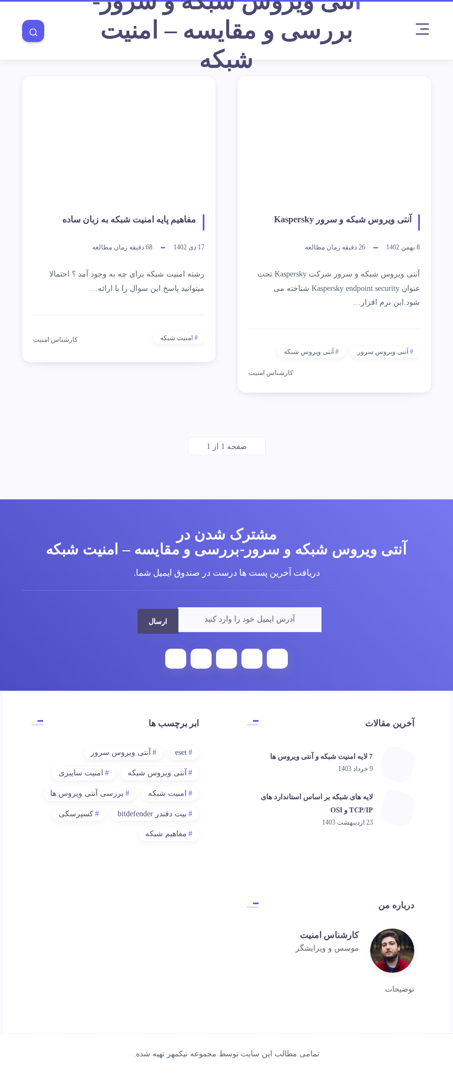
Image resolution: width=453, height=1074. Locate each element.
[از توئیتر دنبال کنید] (355, 965)
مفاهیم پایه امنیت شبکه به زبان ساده (129, 219)
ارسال (155, 619)
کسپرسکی (76, 814)
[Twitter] (251, 659)
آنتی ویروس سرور (382, 352)
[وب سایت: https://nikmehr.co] (327, 965)
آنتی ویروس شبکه (309, 352)
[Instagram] (201, 659)
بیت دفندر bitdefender (152, 814)
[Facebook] (277, 659)
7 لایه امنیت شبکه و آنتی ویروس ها (321, 756)
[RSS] (175, 659)
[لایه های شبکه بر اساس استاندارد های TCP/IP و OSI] (397, 808)
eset (181, 752)
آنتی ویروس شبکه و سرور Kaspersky (343, 219)
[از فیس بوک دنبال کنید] (341, 965)
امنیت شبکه (176, 338)
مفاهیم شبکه (166, 834)
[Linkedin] (226, 659)
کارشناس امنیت (329, 935)
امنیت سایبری (81, 773)
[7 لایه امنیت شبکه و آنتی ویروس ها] (397, 764)
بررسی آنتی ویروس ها (87, 793)
